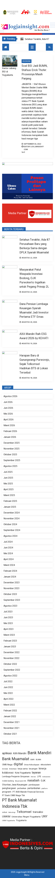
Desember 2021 (12, 722)
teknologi (11, 812)
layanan (36, 773)
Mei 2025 (8, 483)
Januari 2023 (10, 646)
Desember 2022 (12, 652)
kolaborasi (8, 773)
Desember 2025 (12, 443)
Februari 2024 (10, 571)
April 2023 (9, 629)
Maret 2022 (9, 705)
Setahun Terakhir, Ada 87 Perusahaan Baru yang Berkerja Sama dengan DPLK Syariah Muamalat (34, 246)
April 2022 (9, 699)
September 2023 (12, 600)
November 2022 (11, 658)
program (6, 792)
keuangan (33, 768)
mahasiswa (46, 777)
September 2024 (12, 530)
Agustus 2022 (10, 675)
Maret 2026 (9, 425)
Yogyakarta (21, 820)
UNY (44, 816)
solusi (4, 812)
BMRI (32, 759)
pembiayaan (34, 784)
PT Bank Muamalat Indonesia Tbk (19, 803)
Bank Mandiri (39, 753)
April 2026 (9, 419)
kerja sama (23, 768)
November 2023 (11, 588)
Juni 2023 (8, 617)
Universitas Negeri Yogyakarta (26, 816)
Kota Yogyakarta (23, 773)
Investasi (12, 769)
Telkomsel (24, 812)
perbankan (21, 788)
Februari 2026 (10, 431)
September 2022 (12, 670)
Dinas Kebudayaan (31, 764)
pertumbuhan (34, 788)
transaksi (38, 812)
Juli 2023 (8, 611)
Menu (26, 875)
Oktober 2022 (10, 664)
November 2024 (11, 518)
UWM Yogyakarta (8, 821)
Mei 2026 (8, 414)
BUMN (38, 759)
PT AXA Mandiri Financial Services (28, 791)
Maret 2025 (9, 495)
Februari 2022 (10, 710)
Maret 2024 (9, 565)
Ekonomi (26, 61)
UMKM (6, 817)
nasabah (33, 780)
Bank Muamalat (15, 759)
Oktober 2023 (10, 594)
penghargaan (9, 788)
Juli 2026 (8, 402)
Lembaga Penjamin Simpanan (15, 776)
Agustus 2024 (10, 536)
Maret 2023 (9, 635)
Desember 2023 (12, 582)
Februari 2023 (10, 640)
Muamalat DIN (20, 781)
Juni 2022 (8, 687)
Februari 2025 (10, 501)
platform (44, 788)
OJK (43, 781)
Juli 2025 (8, 472)
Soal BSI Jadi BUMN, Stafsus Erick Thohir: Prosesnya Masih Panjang (35, 72)
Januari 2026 (10, 437)
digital (18, 764)
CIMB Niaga (7, 764)
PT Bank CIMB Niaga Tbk (13, 795)
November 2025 (11, 448)
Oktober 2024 (10, 524)
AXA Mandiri (19, 753)
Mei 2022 (8, 693)
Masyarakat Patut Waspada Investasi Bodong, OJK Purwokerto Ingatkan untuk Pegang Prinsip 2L (34, 278)
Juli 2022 (8, 681)
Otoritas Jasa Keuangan (14, 784)
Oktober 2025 (10, 454)
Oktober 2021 (10, 734)
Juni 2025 (8, 478)
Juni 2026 (8, 408)
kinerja (42, 768)
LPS (39, 776)
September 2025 (12, 460)
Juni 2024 (8, 547)
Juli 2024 (8, 542)
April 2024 (9, 559)
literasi (33, 777)
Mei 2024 (8, 553)
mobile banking (8, 781)
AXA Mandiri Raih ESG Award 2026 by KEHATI (33, 336)
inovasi (5, 769)
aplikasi (7, 753)
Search (49, 47)
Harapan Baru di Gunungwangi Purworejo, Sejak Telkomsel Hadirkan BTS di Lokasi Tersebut (34, 364)
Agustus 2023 (10, 606)
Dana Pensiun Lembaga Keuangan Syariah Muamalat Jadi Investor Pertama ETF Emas (34, 310)
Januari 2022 (10, 716)
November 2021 (11, 728)
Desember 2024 (12, 512)
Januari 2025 (10, 507)
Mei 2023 (8, 623)
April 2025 (9, 489)
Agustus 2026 (10, 396)
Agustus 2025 (10, 466)
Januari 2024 (10, 576)
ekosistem (46, 764)
